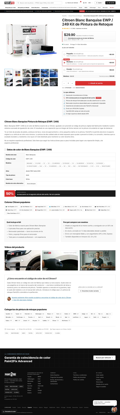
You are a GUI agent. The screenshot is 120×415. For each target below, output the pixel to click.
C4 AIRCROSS (80, 163)
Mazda (29, 388)
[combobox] (39, 2)
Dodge (40, 390)
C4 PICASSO (99, 163)
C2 (44, 163)
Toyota (80, 7)
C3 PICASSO (66, 163)
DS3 (69, 166)
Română (69, 407)
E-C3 (92, 166)
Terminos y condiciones (80, 375)
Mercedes (105, 7)
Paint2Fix (64, 15)
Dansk (19, 407)
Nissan (29, 390)
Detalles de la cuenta (102, 384)
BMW (86, 7)
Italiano (41, 407)
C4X (41, 166)
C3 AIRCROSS (56, 163)
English (14, 407)
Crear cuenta (100, 377)
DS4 (74, 166)
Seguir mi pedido (101, 386)
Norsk (58, 407)
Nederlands (52, 407)
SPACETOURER (106, 166)
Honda (29, 383)
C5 (45, 166)
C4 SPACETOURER (32, 166)
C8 (64, 166)
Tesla (39, 383)
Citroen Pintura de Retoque (75, 15)
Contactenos (45, 7)
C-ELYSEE (38, 163)
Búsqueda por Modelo (23, 7)
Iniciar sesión (99, 375)
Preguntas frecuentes (56, 377)
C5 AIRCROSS (52, 166)
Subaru (29, 392)
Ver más (113, 8)
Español (30, 407)
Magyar (46, 407)
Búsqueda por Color (10, 7)
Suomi (81, 407)
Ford (99, 7)
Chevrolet (40, 386)
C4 (73, 163)
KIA (39, 388)
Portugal (63, 407)
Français (35, 407)
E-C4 (97, 166)
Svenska (86, 407)
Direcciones (99, 382)
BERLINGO (29, 163)
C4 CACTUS (90, 163)
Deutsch (24, 407)
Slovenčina (75, 407)
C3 (48, 163)
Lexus (39, 392)
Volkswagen (93, 7)
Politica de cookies (78, 379)
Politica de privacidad (79, 377)
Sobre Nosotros (35, 7)
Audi (39, 381)
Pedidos (98, 379)
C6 (60, 166)
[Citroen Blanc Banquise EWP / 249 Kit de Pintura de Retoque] (31, 41)
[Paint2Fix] (9, 3)
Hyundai (29, 386)
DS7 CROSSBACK (83, 166)
